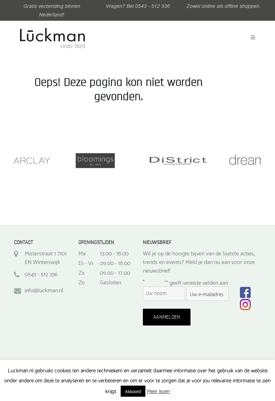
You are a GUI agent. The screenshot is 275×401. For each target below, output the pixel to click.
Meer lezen (158, 391)
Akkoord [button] (133, 391)
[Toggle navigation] (253, 37)
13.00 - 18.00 (114, 253)
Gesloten (110, 282)
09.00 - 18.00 (115, 262)
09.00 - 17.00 (115, 272)
